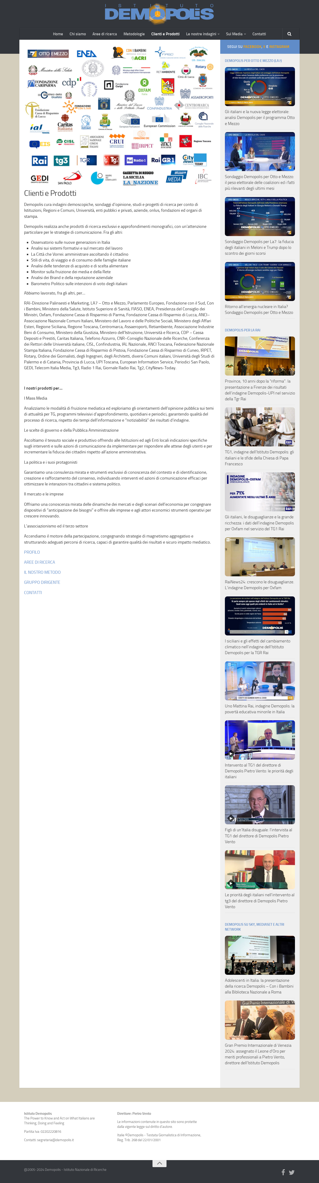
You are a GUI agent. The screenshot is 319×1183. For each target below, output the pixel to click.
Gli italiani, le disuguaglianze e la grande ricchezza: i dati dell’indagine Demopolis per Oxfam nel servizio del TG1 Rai (259, 522)
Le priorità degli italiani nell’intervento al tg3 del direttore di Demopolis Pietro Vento (259, 900)
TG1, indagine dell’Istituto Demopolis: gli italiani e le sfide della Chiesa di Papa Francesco (259, 457)
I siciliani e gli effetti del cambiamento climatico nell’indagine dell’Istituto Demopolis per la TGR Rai (257, 646)
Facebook (252, 46)
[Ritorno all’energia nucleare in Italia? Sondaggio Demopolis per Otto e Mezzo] (260, 281)
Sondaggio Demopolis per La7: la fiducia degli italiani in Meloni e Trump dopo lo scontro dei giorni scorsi (259, 247)
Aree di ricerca (104, 34)
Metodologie (134, 34)
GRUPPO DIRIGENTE (42, 582)
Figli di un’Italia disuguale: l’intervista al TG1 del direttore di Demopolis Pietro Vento (258, 835)
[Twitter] (291, 1172)
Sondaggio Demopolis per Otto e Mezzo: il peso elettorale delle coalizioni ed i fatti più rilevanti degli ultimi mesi (260, 182)
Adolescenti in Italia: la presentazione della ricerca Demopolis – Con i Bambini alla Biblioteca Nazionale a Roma (259, 986)
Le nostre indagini (201, 34)
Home (58, 34)
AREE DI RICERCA (39, 562)
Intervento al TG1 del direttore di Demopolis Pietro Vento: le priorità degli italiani (259, 771)
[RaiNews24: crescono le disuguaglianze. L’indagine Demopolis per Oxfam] (260, 556)
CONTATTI (33, 592)
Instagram (279, 46)
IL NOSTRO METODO (42, 572)
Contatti (259, 34)
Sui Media (234, 34)
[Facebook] (283, 1172)
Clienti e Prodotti (165, 34)
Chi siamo (78, 34)
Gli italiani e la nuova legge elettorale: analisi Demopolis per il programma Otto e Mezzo (260, 117)
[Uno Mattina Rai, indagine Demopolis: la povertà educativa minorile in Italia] (260, 680)
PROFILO (32, 552)
